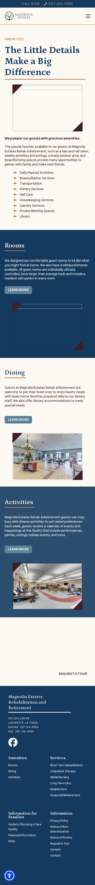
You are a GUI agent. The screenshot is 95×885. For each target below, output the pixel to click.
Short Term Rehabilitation (66, 765)
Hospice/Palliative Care (65, 795)
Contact (55, 855)
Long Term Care (60, 783)
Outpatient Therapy (62, 771)
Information (61, 813)
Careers (55, 849)
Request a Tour (73, 674)
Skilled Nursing (59, 777)
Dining (12, 771)
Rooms (13, 765)
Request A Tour (60, 843)
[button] (9, 875)
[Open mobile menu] (61, 16)
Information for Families (22, 815)
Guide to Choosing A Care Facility (24, 827)
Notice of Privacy (61, 837)
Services (57, 758)
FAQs (11, 841)
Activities (14, 777)
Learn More (18, 290)
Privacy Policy (59, 820)
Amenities (17, 758)
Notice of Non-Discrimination (59, 829)
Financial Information (22, 835)
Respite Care (58, 789)
